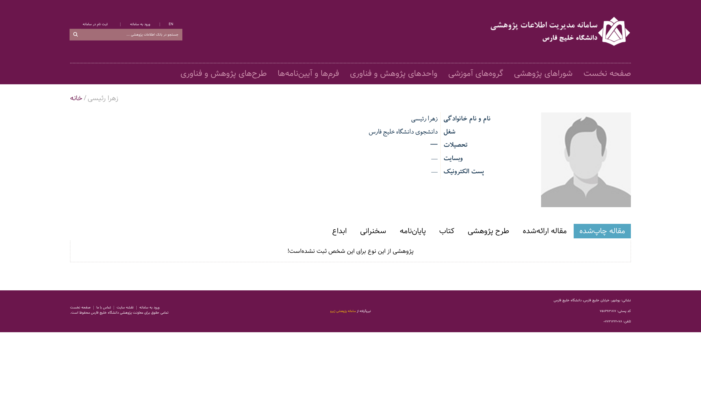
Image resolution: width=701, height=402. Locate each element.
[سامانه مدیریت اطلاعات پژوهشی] (561, 31)
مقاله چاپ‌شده (602, 231)
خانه (76, 98)
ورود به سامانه (140, 24)
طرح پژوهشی (488, 231)
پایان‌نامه (413, 231)
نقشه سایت (125, 308)
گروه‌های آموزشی (475, 73)
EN (171, 24)
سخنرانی (373, 231)
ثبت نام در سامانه (95, 24)
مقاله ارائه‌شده (545, 231)
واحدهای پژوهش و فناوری (393, 73)
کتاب (446, 231)
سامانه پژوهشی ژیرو (343, 311)
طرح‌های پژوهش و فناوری (223, 73)
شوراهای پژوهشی (543, 73)
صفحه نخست (607, 73)
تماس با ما (103, 308)
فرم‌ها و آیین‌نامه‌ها (308, 73)
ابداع (339, 231)
